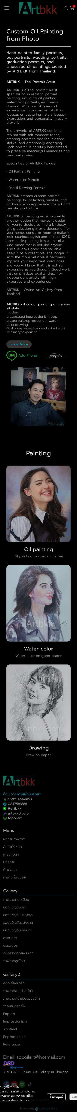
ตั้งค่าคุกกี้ (56, 1097)
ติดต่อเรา (10, 869)
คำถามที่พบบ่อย (14, 877)
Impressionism (15, 1021)
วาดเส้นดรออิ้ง (14, 1006)
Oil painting (38, 549)
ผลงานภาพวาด (14, 839)
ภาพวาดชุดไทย (14, 960)
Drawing (38, 748)
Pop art (9, 1013)
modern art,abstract (15, 314)
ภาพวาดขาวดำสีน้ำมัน (18, 990)
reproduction (35, 320)
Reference (11, 1044)
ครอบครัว (10, 938)
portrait (18, 320)
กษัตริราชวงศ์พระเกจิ (18, 953)
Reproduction (14, 1036)
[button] (66, 8)
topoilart (15, 818)
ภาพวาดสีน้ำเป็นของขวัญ (21, 998)
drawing (21, 324)
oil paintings (38, 66)
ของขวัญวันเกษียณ (17, 930)
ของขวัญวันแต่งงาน (18, 922)
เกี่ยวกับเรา (11, 854)
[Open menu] (6, 8)
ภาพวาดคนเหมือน (16, 899)
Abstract (10, 1029)
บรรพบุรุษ (10, 945)
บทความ (9, 862)
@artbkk (14, 808)
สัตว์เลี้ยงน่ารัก (14, 983)
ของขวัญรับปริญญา (18, 915)
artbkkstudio (18, 813)
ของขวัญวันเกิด (14, 907)
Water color (38, 649)
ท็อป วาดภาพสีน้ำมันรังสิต (22, 794)
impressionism (38, 316)
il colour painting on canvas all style (38, 306)
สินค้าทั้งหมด (12, 846)
